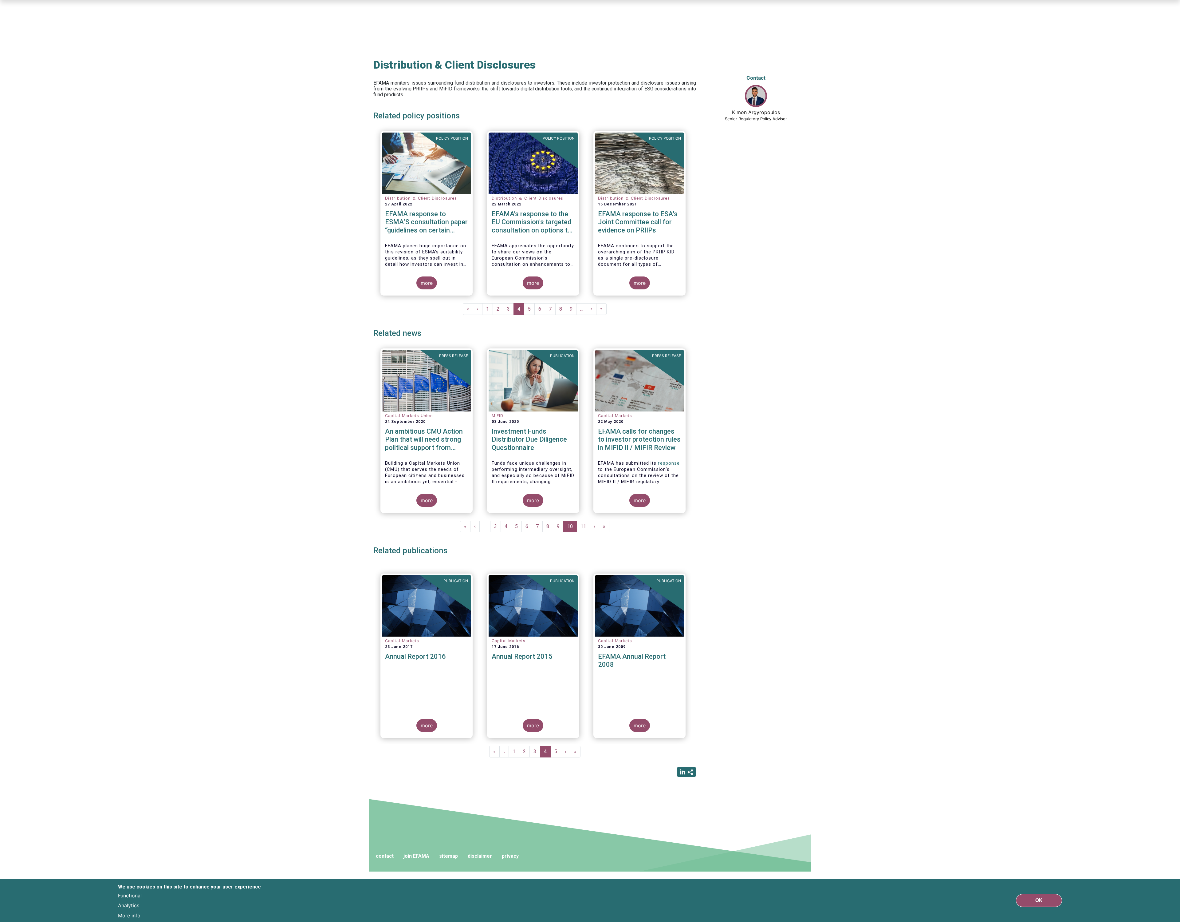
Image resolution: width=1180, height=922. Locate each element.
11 (585, 526)
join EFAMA (416, 856)
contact (385, 856)
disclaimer (480, 856)
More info (129, 915)
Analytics (128, 905)
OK (1039, 900)
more (427, 283)
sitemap (448, 856)
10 (572, 527)
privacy (510, 856)
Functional (130, 895)
